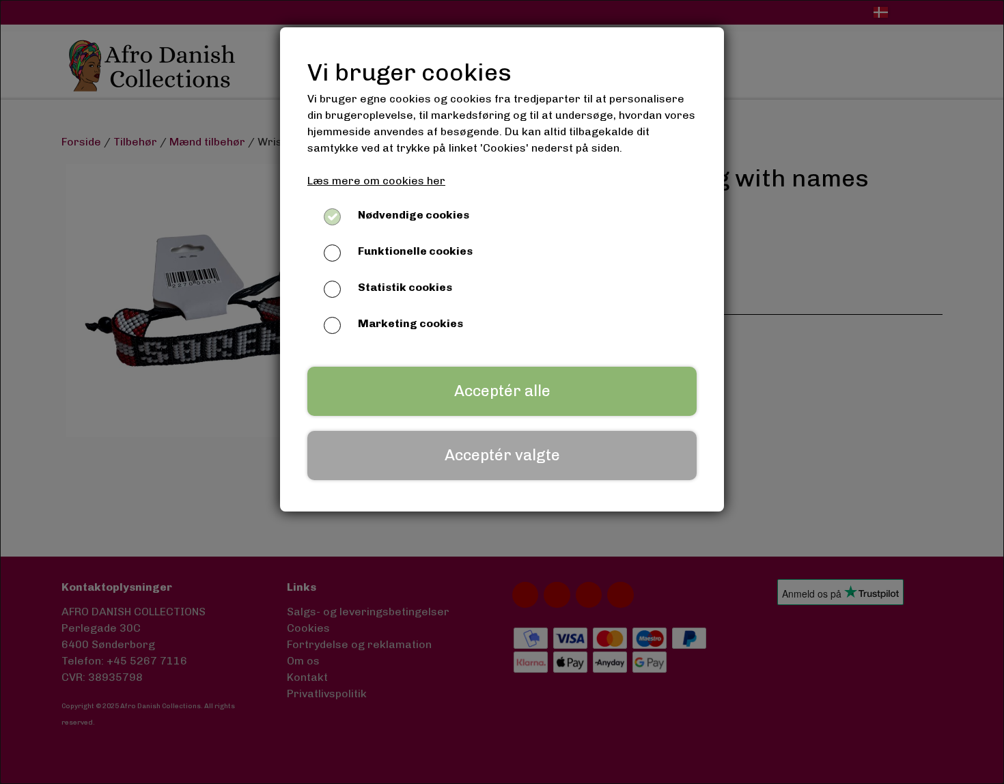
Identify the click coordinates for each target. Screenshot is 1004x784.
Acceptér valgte (502, 455)
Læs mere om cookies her (376, 180)
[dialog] (502, 392)
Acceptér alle (502, 391)
